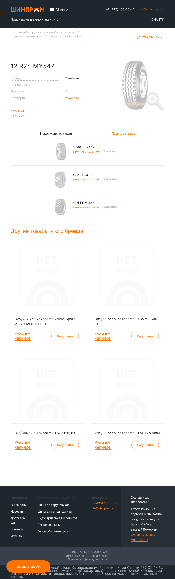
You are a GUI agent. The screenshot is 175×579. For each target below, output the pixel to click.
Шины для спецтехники (54, 511)
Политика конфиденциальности (87, 559)
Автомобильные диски (53, 531)
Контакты (17, 529)
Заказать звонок (28, 566)
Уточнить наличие (18, 113)
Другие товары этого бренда (48, 231)
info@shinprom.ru (150, 9)
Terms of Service (74, 555)
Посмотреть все (123, 133)
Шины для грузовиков (53, 505)
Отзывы (16, 536)
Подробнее (110, 151)
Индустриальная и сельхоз (57, 518)
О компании (19, 505)
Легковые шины (49, 524)
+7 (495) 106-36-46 (120, 9)
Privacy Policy (99, 555)
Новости (17, 511)
